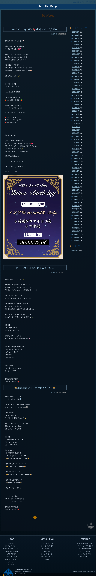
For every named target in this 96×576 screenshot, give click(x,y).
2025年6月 (76, 38)
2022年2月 (76, 117)
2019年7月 (76, 209)
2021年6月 (76, 139)
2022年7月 (76, 101)
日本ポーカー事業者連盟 (84, 546)
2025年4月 (76, 44)
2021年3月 (76, 146)
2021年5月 (76, 142)
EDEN (47, 559)
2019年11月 (76, 196)
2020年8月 (76, 168)
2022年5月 (76, 108)
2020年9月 (76, 165)
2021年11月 (76, 127)
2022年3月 (76, 114)
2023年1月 (76, 82)
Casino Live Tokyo (10, 556)
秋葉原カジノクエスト (10, 548)
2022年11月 (76, 89)
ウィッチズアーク (47, 556)
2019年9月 (76, 202)
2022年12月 (76, 85)
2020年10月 (76, 161)
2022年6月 (76, 104)
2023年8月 (76, 60)
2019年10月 (76, 199)
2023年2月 (76, 79)
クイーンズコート (47, 543)
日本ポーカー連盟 (85, 548)
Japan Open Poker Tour (85, 543)
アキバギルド (10, 543)
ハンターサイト (85, 556)
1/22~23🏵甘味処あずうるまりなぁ (35, 267)
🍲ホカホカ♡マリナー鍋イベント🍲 (35, 387)
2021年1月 (76, 152)
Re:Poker (11, 565)
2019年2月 (76, 221)
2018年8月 (76, 240)
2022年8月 (76, 98)
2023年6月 (76, 67)
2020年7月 (76, 171)
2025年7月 (76, 35)
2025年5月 (76, 41)
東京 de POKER (10, 559)
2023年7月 (76, 63)
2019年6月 (76, 212)
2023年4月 (76, 73)
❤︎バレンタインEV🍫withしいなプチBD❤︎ (35, 29)
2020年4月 (76, 180)
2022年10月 (76, 92)
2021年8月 (76, 133)
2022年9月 (76, 95)
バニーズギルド (47, 548)
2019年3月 (76, 218)
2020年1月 (76, 190)
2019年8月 (76, 206)
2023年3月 (76, 76)
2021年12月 (76, 123)
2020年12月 (76, 155)
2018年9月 (76, 237)
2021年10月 (76, 130)
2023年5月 (76, 70)
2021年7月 (76, 136)
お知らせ (54, 34)
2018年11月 (76, 231)
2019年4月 (76, 215)
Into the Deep (48, 6)
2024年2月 (76, 51)
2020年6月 (76, 174)
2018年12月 (76, 228)
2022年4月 (76, 111)
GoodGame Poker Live (10, 551)
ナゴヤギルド (10, 562)
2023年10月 (76, 54)
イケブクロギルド (11, 546)
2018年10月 (76, 234)
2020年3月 (76, 183)
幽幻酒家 (47, 551)
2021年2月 (76, 149)
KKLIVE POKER (10, 554)
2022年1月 (76, 120)
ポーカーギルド (85, 551)
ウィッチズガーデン (47, 546)
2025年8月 (76, 32)
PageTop (91, 525)
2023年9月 (76, 57)
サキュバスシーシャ (47, 554)
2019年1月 (76, 225)
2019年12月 (76, 193)
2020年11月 (76, 158)
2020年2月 (76, 187)
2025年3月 (76, 48)
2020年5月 (76, 177)
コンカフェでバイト (85, 554)
